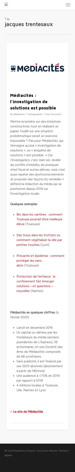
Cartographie (35, 114)
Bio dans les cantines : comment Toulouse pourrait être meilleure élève (39, 219)
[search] (60, 5)
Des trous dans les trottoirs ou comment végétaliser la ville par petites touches (39, 240)
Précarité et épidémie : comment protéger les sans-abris (40, 260)
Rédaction (19, 114)
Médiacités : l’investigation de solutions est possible (33, 101)
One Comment (53, 114)
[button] (68, 5)
